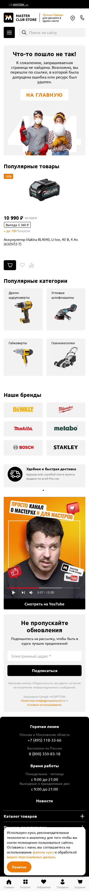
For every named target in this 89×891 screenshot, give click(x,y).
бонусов (23, 231)
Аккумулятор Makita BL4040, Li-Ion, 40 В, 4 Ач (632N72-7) (41, 241)
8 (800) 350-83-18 (82, 18)
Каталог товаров (20, 816)
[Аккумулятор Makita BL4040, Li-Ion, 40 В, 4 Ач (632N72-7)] (44, 190)
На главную (44, 94)
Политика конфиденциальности (43, 700)
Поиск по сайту (43, 32)
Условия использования (44, 705)
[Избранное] (22, 265)
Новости (44, 800)
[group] (23, 309)
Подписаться (44, 670)
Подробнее (44, 553)
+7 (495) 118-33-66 (44, 739)
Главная (9, 887)
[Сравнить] (31, 265)
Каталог (9, 32)
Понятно (19, 867)
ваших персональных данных (31, 856)
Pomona (73, 18)
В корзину (10, 265)
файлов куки (43, 852)
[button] (40, 490)
